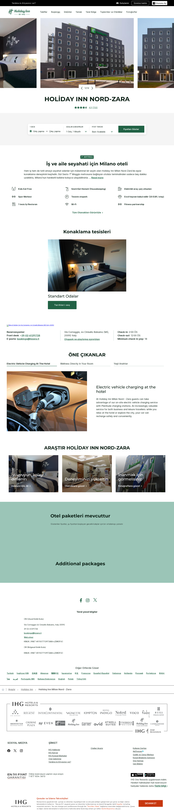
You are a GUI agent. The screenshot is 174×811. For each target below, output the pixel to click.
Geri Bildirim (138, 764)
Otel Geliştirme (55, 759)
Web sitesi (28, 637)
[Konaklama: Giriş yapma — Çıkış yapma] (45, 131)
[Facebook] (9, 750)
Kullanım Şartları (139, 748)
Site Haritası (138, 761)
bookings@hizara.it (28, 339)
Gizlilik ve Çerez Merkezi (143, 755)
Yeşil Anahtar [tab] (121, 363)
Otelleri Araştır (97, 748)
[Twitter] (15, 750)
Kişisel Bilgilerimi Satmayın (144, 758)
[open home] (4, 689)
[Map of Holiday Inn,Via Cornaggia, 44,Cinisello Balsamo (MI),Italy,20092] (30, 325)
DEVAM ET (150, 803)
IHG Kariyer (53, 753)
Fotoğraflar (131, 12)
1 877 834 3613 (37, 776)
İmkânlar (68, 12)
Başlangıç (55, 12)
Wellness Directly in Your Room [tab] (76, 363)
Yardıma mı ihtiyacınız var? (24, 3)
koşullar (120, 804)
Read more (97, 177)
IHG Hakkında (54, 750)
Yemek (79, 12)
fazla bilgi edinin (164, 785)
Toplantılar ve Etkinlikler (111, 12)
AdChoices (137, 751)
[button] (159, 3)
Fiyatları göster (131, 129)
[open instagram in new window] (86, 600)
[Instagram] (21, 750)
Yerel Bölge (91, 12)
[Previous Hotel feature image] (82, 88)
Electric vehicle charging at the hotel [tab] (28, 363)
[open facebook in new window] (79, 600)
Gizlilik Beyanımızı (108, 808)
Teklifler (43, 12)
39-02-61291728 (31, 335)
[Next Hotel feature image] (92, 88)
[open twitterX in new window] (94, 600)
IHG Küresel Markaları (58, 756)
